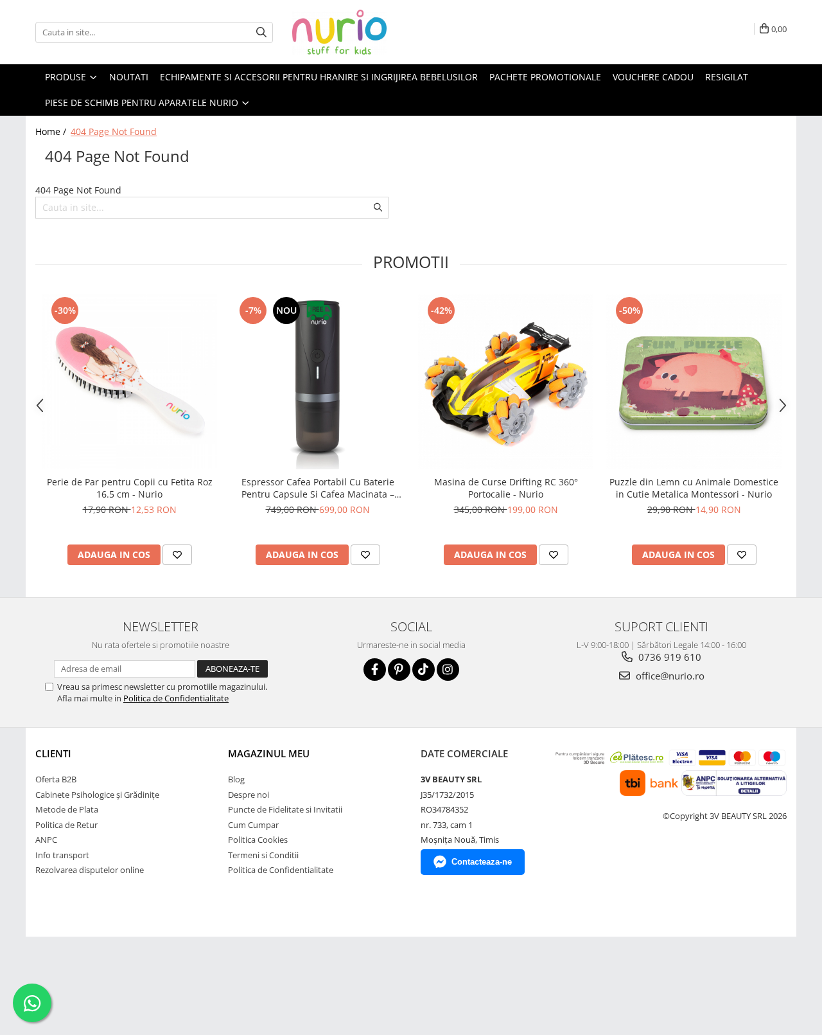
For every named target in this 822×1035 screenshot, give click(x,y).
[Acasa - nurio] (356, 32)
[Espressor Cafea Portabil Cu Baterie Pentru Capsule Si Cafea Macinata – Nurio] (317, 381)
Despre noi (248, 794)
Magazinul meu (269, 753)
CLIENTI (53, 753)
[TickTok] (423, 669)
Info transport (62, 855)
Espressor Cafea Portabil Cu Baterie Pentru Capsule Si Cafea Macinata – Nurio (317, 488)
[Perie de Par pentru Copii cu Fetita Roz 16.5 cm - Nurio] (129, 381)
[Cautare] (261, 32)
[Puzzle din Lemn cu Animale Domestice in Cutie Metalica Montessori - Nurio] (694, 381)
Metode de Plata (66, 809)
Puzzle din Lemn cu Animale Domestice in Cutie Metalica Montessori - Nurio (693, 488)
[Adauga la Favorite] (177, 554)
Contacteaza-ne (481, 862)
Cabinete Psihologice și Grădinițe (97, 794)
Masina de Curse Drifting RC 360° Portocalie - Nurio (506, 488)
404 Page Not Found (114, 131)
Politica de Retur (66, 825)
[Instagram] (448, 669)
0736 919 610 (668, 657)
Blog (236, 779)
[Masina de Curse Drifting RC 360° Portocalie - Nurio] (505, 381)
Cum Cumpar (253, 825)
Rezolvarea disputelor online (89, 870)
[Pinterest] (399, 669)
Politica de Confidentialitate (176, 698)
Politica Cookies (258, 839)
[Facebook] (374, 669)
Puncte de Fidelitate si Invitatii (285, 809)
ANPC (46, 839)
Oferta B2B (55, 779)
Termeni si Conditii (263, 855)
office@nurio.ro (668, 675)
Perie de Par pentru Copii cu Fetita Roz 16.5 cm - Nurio (130, 488)
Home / (52, 131)
